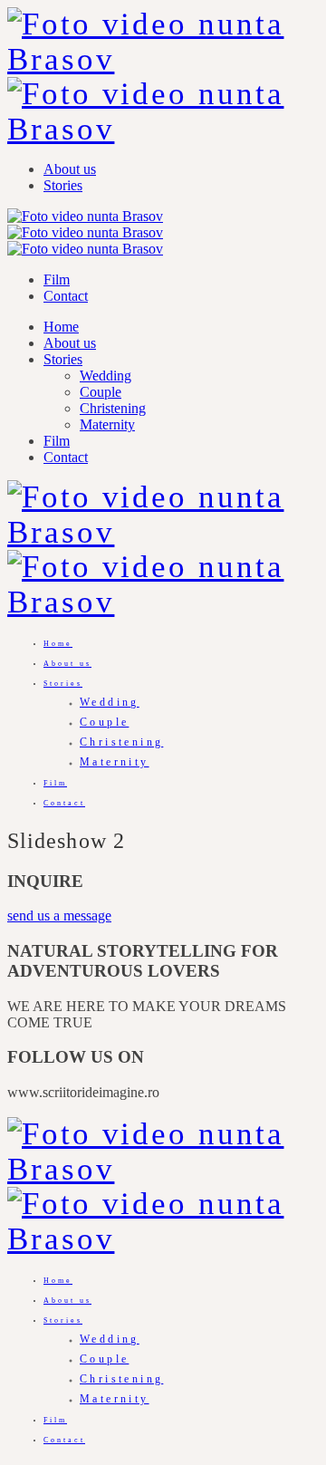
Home (61, 326)
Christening (113, 408)
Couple (100, 392)
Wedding (105, 375)
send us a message (59, 915)
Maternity (107, 424)
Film (56, 279)
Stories (62, 185)
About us (69, 169)
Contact (65, 296)
